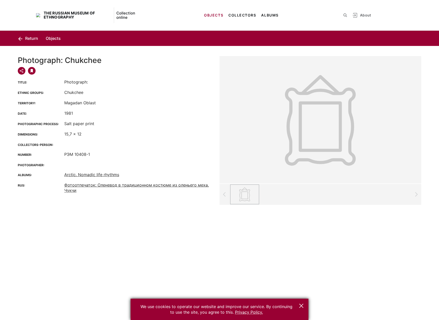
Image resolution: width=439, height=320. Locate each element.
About (365, 15)
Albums (269, 15)
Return (31, 38)
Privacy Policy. (249, 312)
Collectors (242, 15)
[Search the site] (345, 15)
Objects (213, 15)
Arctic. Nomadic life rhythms (91, 174)
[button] (301, 306)
